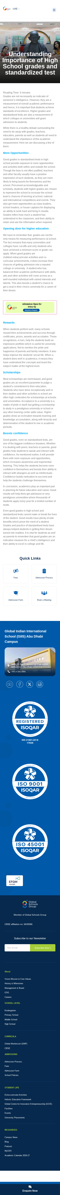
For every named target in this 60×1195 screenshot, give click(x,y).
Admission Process (44, 578)
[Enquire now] (30, 1186)
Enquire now (30, 1190)
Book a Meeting (44, 600)
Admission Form (15, 600)
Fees (16, 578)
